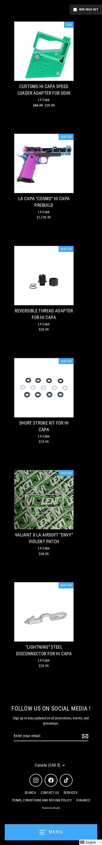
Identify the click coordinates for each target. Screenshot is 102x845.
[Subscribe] (84, 736)
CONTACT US (50, 792)
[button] (90, 842)
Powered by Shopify (51, 808)
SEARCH (30, 792)
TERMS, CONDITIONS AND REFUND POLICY (42, 800)
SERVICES (70, 792)
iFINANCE (83, 800)
